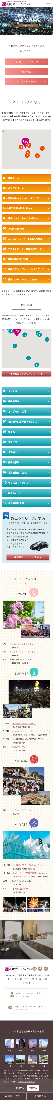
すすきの (10, 441)
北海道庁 (10, 452)
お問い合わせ (28, 983)
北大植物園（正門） (15, 472)
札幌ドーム (11, 177)
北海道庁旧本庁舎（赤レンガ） (21, 421)
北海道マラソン (19, 746)
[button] (37, 155)
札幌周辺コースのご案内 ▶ (28, 557)
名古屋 (43, 1050)
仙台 (20, 1050)
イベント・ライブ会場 (26, 62)
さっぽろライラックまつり (21, 643)
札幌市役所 (11, 462)
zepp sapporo (14, 228)
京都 (9, 1066)
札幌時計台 (11, 401)
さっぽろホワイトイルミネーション (28, 865)
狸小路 (9, 431)
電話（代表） (14, 1096)
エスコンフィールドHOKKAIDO (22, 238)
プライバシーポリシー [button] (26, 1082)
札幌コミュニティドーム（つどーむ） (24, 269)
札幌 (9, 1050)
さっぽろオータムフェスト (21, 810)
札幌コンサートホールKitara (20, 218)
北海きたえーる (13, 187)
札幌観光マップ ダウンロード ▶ (26, 373)
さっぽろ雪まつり (20, 888)
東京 (32, 1050)
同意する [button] (33, 1088)
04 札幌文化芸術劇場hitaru (17, 208)
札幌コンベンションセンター (20, 279)
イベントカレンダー (26, 81)
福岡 (43, 1066)
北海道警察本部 (13, 503)
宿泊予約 (41, 1096)
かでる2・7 (11, 492)
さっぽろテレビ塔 (14, 411)
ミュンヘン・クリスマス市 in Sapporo (29, 873)
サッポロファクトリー (17, 482)
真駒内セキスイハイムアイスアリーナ (24, 198)
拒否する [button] (20, 1088)
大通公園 (10, 390)
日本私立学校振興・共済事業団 (28, 1031)
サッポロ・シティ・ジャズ (24, 723)
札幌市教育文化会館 (15, 258)
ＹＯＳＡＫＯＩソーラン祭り (22, 651)
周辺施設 (26, 71)
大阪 (20, 1066)
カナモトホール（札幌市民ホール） (23, 248)
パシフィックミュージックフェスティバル (31, 731)
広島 (32, 1066)
